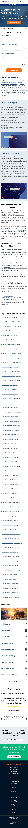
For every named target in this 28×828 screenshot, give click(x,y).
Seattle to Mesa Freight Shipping (9, 448)
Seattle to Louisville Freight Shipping (10, 457)
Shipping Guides (14, 787)
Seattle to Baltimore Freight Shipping (10, 565)
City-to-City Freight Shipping (14, 739)
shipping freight (10, 82)
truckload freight (13, 84)
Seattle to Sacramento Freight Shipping (11, 380)
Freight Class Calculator (14, 781)
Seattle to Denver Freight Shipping (10, 525)
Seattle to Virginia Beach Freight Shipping (11, 326)
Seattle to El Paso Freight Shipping (10, 516)
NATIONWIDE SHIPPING (8, 28)
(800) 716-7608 (14, 795)
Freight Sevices (6, 624)
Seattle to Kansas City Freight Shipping (11, 479)
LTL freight (6, 84)
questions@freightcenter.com (14, 812)
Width (9, 56)
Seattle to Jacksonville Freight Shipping (11, 484)
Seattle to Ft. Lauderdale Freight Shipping (11, 502)
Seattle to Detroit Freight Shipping (9, 520)
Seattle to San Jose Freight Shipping (10, 358)
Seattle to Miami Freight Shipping (9, 443)
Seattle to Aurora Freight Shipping (9, 579)
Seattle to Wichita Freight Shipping (10, 317)
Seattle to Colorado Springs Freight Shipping (12, 543)
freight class (7, 267)
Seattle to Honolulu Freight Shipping (10, 497)
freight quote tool (8, 301)
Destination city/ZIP (19, 47)
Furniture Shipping (7, 662)
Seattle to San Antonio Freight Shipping (11, 371)
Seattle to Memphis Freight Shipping (10, 452)
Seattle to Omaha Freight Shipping (10, 407)
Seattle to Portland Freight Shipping (10, 389)
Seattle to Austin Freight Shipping (9, 574)
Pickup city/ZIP (5, 47)
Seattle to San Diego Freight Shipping (10, 367)
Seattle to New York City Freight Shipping (11, 421)
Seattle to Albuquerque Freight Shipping (11, 597)
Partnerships (14, 771)
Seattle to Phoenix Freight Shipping (10, 394)
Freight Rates (5, 630)
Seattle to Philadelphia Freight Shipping (11, 398)
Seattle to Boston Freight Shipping (10, 561)
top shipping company (20, 92)
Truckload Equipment (8, 668)
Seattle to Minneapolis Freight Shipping (11, 434)
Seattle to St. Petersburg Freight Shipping (11, 353)
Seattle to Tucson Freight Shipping (10, 335)
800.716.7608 (19, 301)
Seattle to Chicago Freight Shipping (10, 552)
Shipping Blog (14, 783)
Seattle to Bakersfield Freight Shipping (11, 570)
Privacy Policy (10, 826)
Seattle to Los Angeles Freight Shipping (11, 461)
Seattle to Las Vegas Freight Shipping (10, 475)
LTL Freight (5, 636)
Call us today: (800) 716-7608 (14, 4)
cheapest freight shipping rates (10, 299)
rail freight (22, 84)
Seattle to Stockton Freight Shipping (10, 348)
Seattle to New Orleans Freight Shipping (11, 425)
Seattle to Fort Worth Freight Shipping (10, 511)
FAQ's (14, 785)
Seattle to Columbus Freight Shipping (10, 538)
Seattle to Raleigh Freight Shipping (10, 385)
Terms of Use (18, 826)
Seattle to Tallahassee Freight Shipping (11, 344)
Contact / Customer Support (14, 773)
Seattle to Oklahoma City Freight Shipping (11, 412)
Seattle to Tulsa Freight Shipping (9, 330)
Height (15, 56)
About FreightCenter (14, 767)
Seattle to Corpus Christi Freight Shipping (11, 534)
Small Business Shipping (9, 649)
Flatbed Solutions (7, 643)
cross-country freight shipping (8, 289)
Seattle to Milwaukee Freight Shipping (10, 439)
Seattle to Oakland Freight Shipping (10, 416)
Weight (3, 61)
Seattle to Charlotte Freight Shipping (10, 556)
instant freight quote (8, 296)
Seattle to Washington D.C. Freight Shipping (12, 321)
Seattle (19, 286)
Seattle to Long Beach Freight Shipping (11, 466)
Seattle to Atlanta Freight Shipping (10, 583)
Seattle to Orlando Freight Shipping (10, 403)
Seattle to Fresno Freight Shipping (10, 506)
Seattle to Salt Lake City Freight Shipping (11, 376)
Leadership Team (14, 769)
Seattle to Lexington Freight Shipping (10, 470)
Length (3, 56)
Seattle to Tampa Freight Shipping (10, 339)
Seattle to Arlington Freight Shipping (10, 588)
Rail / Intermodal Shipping (9, 675)
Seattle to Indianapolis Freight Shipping (11, 488)
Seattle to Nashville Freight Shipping (10, 430)
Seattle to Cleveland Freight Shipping (10, 547)
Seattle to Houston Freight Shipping (10, 493)
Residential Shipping (8, 656)
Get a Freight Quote (14, 22)
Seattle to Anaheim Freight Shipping (10, 592)
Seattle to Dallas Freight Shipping (9, 529)
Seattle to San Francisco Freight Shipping (11, 362)
